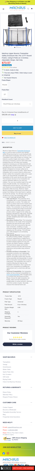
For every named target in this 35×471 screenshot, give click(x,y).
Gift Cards (6, 377)
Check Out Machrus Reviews (12, 382)
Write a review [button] (17, 344)
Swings (5, 364)
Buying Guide (7, 379)
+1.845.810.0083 (12, 430)
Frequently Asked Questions (11, 417)
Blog (4, 414)
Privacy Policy (7, 462)
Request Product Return (10, 397)
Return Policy (7, 392)
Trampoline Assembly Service (12, 412)
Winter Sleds (7, 369)
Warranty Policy (7, 394)
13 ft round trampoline (13, 274)
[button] (6, 67)
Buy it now (17, 133)
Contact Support (8, 407)
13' (5, 94)
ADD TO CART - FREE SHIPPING (23, 468)
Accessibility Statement (19, 462)
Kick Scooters (7, 374)
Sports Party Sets (8, 372)
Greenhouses (7, 367)
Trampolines (6, 362)
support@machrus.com (14, 427)
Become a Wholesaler (9, 410)
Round (4, 85)
